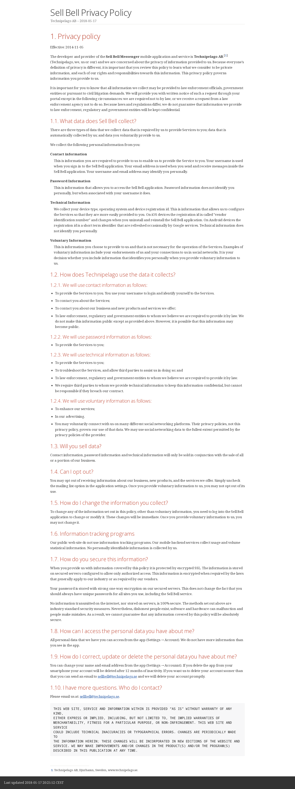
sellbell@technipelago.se (117, 676)
